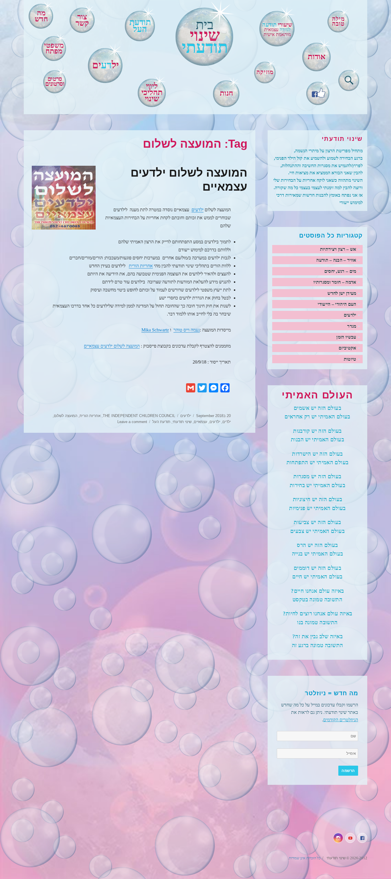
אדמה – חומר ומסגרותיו (334, 282)
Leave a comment (132, 422)
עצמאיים (200, 422)
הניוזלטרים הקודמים (340, 719)
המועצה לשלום (65, 416)
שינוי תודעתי (182, 422)
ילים (105, 65)
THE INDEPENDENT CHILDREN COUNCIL (139, 416)
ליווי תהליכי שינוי (152, 92)
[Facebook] (318, 92)
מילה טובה (338, 21)
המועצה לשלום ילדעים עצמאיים (112, 345)
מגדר (351, 326)
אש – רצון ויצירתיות (338, 249)
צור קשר (82, 20)
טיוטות (350, 359)
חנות (226, 93)
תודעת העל (161, 422)
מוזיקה (264, 72)
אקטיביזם (347, 347)
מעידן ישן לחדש (341, 293)
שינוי (205, 36)
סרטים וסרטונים (54, 81)
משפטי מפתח (54, 48)
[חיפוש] (349, 79)
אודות (316, 56)
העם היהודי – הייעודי (337, 304)
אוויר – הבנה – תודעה (336, 260)
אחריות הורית (141, 265)
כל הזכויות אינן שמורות (304, 858)
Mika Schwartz (155, 329)
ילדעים (197, 209)
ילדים (226, 422)
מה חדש (41, 16)
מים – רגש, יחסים (340, 271)
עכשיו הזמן (346, 337)
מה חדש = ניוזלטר (331, 693)
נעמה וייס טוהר (186, 329)
